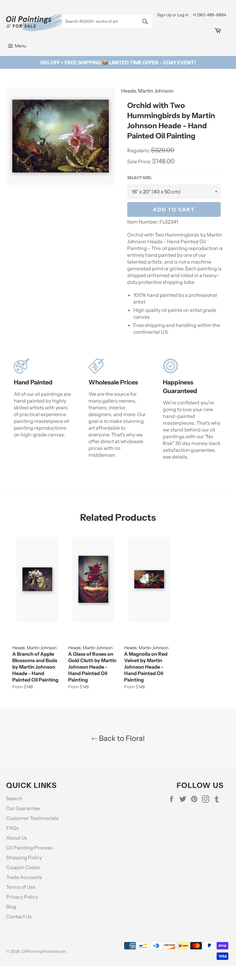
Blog (11, 907)
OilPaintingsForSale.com (44, 951)
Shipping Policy (24, 857)
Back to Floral (121, 738)
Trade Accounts (24, 877)
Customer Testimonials (32, 818)
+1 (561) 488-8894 (209, 14)
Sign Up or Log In (173, 14)
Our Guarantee (23, 808)
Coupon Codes (23, 867)
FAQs (12, 828)
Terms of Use (20, 887)
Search (14, 798)
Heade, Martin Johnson (147, 91)
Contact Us (19, 916)
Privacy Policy (22, 897)
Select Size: (139, 177)
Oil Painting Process (29, 848)
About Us (16, 838)
